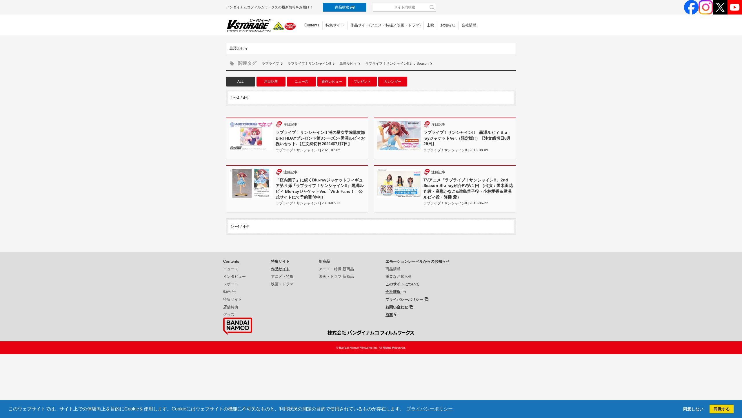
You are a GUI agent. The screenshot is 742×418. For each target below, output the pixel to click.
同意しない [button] (693, 409)
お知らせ (447, 25)
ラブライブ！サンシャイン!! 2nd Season (397, 64)
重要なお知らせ (398, 276)
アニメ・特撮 (381, 25)
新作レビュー (331, 82)
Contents (311, 25)
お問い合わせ (396, 307)
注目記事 (271, 82)
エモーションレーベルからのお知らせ (417, 261)
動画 (227, 291)
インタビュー (234, 276)
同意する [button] (722, 409)
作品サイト (280, 269)
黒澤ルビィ (348, 64)
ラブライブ (270, 64)
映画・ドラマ (408, 25)
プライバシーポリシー (404, 299)
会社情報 (469, 25)
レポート (230, 284)
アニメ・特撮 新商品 (336, 269)
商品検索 (342, 7)
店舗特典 (230, 307)
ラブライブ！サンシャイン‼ (309, 64)
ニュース (301, 82)
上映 (430, 25)
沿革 (389, 315)
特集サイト (334, 25)
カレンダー (392, 82)
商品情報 (393, 269)
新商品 (324, 261)
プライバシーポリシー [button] (429, 408)
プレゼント (362, 82)
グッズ (228, 314)
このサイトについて (402, 284)
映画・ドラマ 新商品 (336, 276)
